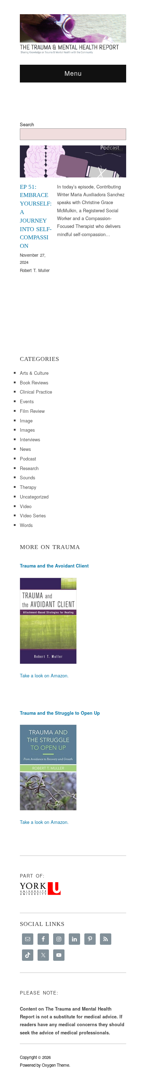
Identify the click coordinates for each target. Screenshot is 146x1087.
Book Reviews (34, 382)
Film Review (32, 410)
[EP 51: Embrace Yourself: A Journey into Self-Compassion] (73, 163)
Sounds (27, 477)
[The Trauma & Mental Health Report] (73, 33)
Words (26, 525)
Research (29, 468)
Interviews (30, 439)
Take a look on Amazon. (44, 675)
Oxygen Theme (55, 1065)
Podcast (115, 149)
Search (27, 124)
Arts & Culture (34, 372)
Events (27, 401)
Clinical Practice (36, 391)
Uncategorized (34, 496)
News (25, 449)
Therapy (28, 487)
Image (26, 420)
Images (27, 429)
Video (26, 506)
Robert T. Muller (35, 270)
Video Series (33, 515)
